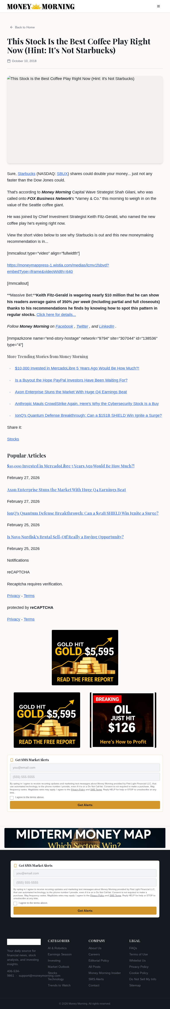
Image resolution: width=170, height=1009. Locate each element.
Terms (29, 596)
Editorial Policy (99, 960)
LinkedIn (106, 326)
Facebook (64, 326)
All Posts (94, 966)
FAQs (133, 948)
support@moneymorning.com (39, 975)
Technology (56, 979)
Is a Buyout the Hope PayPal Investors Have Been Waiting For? (71, 380)
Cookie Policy (138, 973)
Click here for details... (56, 314)
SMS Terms (96, 789)
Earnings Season (60, 954)
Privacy (13, 596)
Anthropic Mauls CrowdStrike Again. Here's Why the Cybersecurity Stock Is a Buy (87, 403)
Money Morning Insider (105, 973)
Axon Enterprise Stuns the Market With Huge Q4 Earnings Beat (71, 392)
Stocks (13, 439)
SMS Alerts (96, 979)
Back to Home (25, 27)
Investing (54, 960)
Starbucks (26, 173)
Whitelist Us (137, 960)
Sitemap (135, 985)
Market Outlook (58, 966)
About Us (95, 948)
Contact (94, 985)
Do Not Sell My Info (142, 979)
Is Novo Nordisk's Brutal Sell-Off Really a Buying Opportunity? (65, 537)
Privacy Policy (78, 789)
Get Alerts (85, 805)
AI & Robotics (57, 948)
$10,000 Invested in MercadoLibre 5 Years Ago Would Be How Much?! (77, 368)
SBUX (62, 173)
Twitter (82, 326)
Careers (94, 954)
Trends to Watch (59, 985)
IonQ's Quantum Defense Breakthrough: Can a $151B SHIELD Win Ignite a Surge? (88, 415)
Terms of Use (138, 954)
